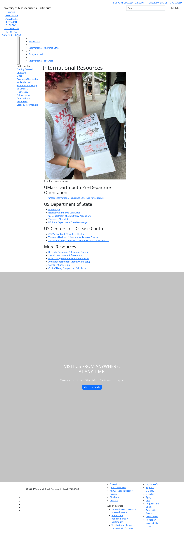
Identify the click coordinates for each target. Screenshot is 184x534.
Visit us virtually (92, 387)
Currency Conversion (59, 264)
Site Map (114, 497)
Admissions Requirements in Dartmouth (120, 518)
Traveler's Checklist (58, 219)
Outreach (11, 25)
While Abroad (24, 82)
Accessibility (152, 516)
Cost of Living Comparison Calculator (67, 268)
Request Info (152, 503)
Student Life (11, 28)
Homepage (54, 209)
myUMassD (176, 2)
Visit (148, 500)
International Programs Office (44, 47)
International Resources (41, 60)
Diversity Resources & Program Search (68, 252)
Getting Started (25, 69)
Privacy (113, 493)
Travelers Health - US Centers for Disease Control (73, 237)
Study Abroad (36, 54)
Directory (141, 2)
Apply (149, 497)
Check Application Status (151, 510)
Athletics (11, 31)
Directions (115, 484)
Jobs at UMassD (118, 487)
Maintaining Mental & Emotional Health (68, 258)
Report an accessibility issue (152, 523)
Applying (21, 72)
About (11, 12)
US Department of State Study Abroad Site (69, 215)
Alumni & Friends (11, 34)
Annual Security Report (121, 490)
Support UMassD (123, 2)
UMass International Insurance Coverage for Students (76, 197)
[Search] (163, 8)
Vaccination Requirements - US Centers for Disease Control (78, 240)
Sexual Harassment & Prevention (65, 255)
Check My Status (158, 2)
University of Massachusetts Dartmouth (54, 484)
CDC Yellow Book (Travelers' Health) (66, 234)
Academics (12, 18)
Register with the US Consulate (64, 212)
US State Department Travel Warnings (67, 222)
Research (11, 22)
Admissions (11, 15)
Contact (114, 500)
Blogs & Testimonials (27, 104)
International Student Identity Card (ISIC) (69, 261)
